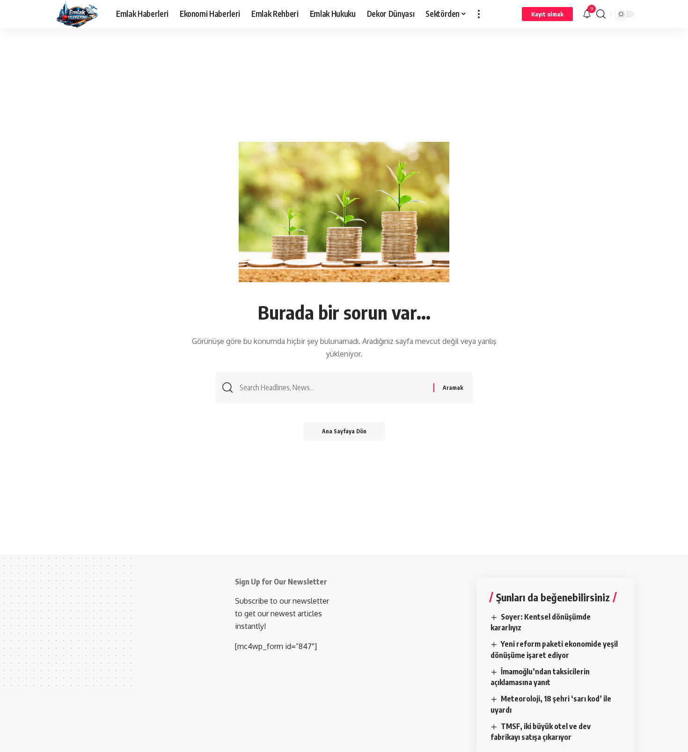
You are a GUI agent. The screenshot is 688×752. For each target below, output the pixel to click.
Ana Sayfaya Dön (344, 431)
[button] (478, 14)
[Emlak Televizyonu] (77, 14)
